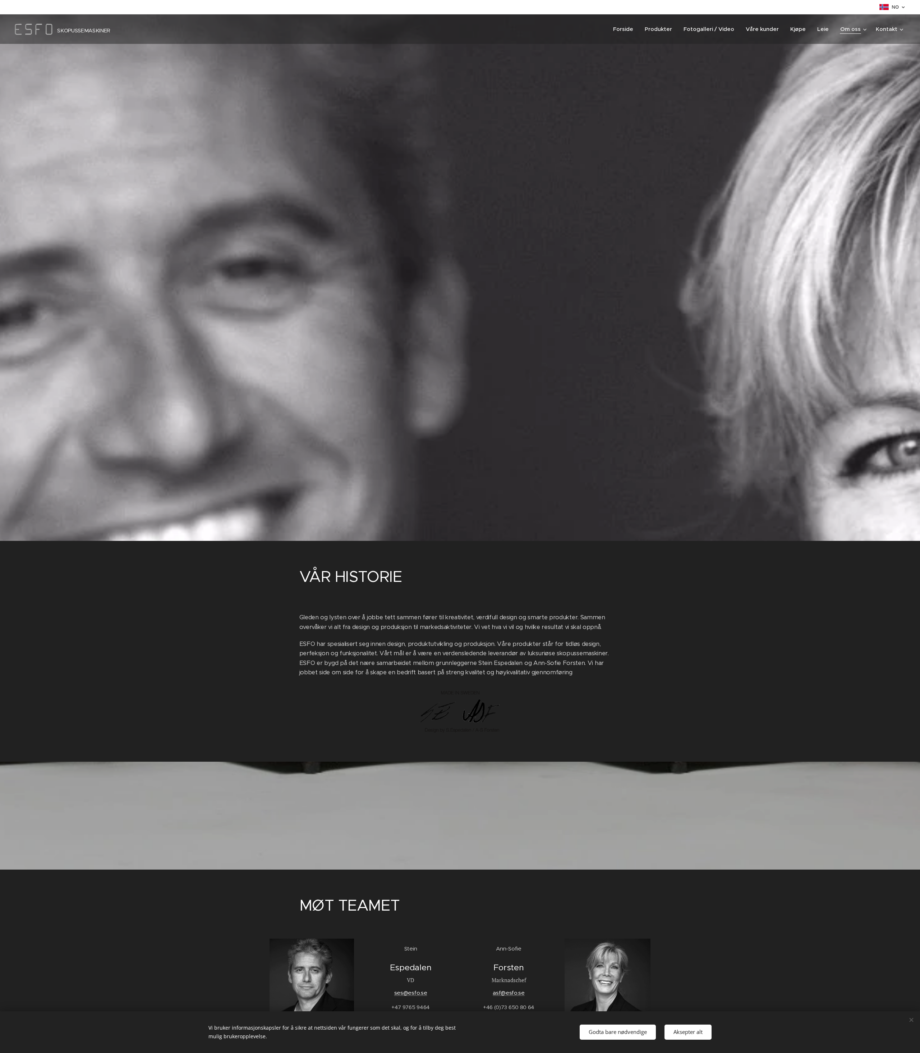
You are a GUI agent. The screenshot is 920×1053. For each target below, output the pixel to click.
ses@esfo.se (410, 992)
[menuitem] (625, 29)
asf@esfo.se (508, 992)
